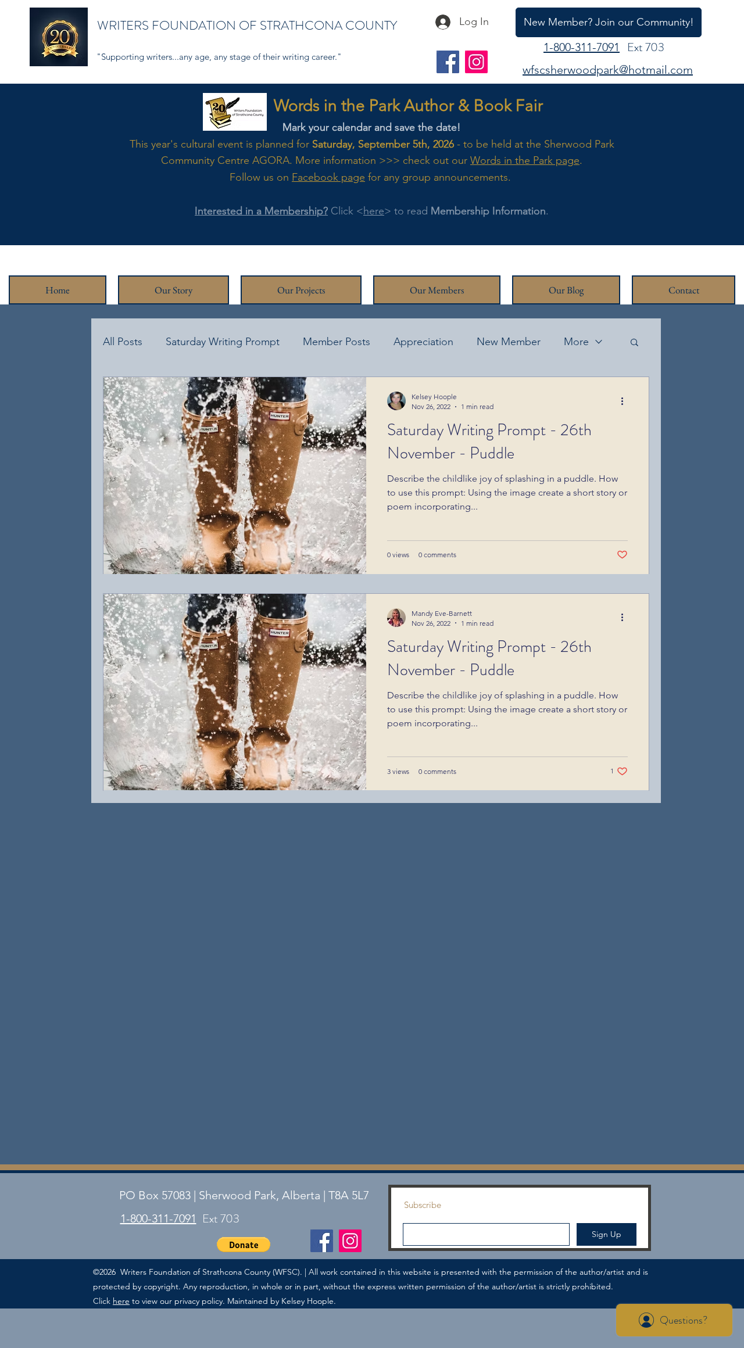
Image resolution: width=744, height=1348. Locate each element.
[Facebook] (448, 62)
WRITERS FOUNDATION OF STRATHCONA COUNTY (247, 25)
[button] (634, 343)
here (373, 211)
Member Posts (336, 341)
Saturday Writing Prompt (223, 341)
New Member (509, 341)
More (576, 341)
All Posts (122, 341)
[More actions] (626, 401)
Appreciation (423, 341)
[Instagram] (476, 62)
